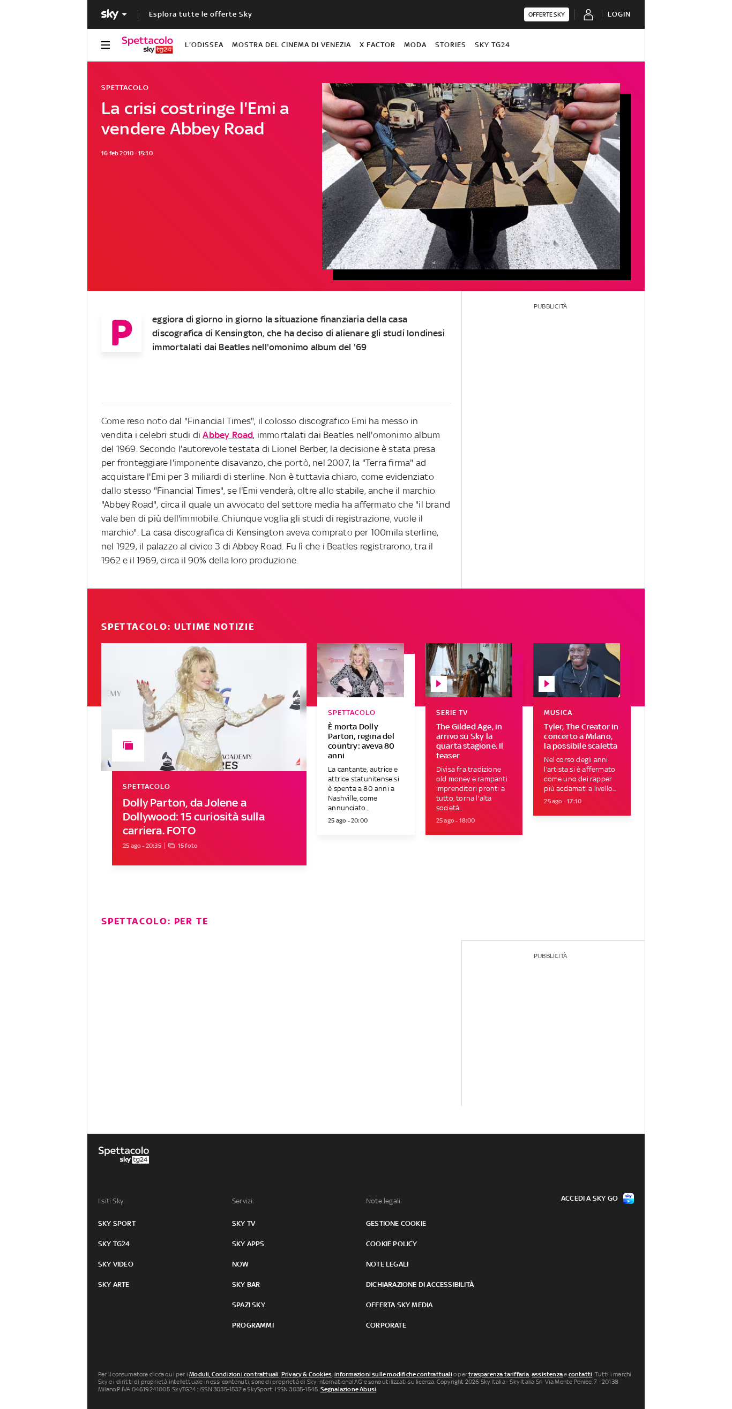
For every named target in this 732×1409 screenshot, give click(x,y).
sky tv (243, 1223)
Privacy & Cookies (306, 1374)
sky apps (248, 1244)
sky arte (114, 1284)
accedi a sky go (589, 1198)
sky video (115, 1264)
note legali (387, 1264)
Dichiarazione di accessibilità (420, 1284)
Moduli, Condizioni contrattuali (234, 1374)
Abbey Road (228, 435)
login (619, 14)
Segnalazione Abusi (348, 1389)
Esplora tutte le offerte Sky (200, 14)
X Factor (377, 45)
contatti (581, 1374)
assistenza (547, 1374)
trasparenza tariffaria (498, 1374)
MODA (415, 45)
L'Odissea (204, 45)
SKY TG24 (492, 45)
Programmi (253, 1325)
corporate (386, 1325)
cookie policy (391, 1244)
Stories (450, 45)
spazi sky (248, 1305)
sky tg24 (114, 1244)
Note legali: (384, 1201)
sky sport (117, 1223)
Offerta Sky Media (399, 1305)
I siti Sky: (111, 1201)
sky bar (246, 1284)
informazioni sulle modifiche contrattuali (393, 1374)
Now (240, 1264)
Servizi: (243, 1201)
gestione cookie (396, 1223)
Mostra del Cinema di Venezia (291, 45)
